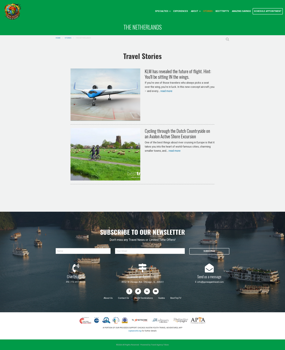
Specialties (161, 11)
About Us (108, 298)
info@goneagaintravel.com (210, 282)
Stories (208, 11)
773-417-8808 (77, 282)
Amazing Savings (241, 11)
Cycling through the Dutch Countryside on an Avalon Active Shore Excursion (177, 133)
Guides (161, 298)
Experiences (180, 11)
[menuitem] (163, 11)
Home (58, 38)
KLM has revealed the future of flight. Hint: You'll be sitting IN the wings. (178, 74)
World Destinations (143, 298)
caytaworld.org (134, 331)
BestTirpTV (175, 298)
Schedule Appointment (267, 11)
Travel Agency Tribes (160, 345)
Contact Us (123, 298)
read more (166, 91)
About (194, 11)
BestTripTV (222, 11)
